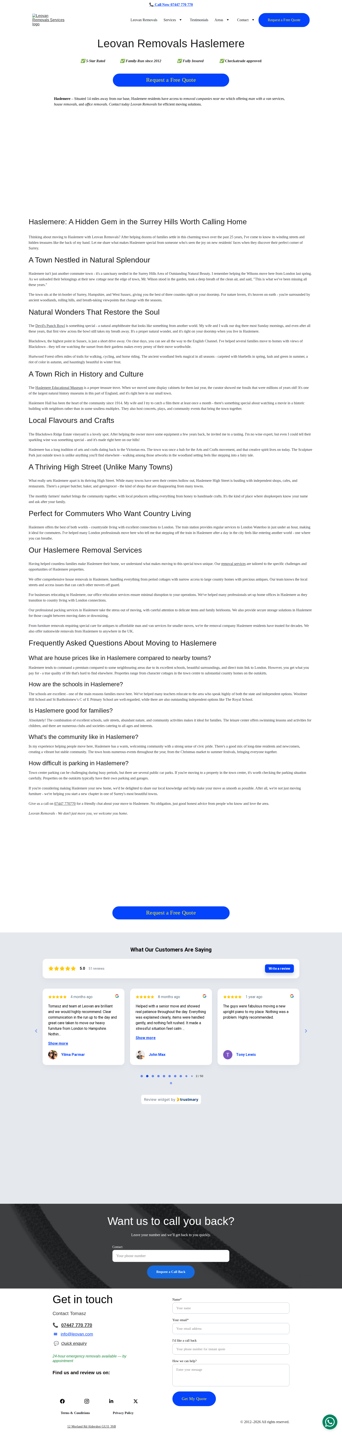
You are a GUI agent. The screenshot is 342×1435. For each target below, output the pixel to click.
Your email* (180, 1320)
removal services (233, 564)
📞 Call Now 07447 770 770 (171, 5)
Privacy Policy (123, 1413)
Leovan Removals (144, 20)
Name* (177, 1299)
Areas (219, 20)
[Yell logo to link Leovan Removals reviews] (111, 1389)
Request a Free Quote (284, 20)
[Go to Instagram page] (89, 1401)
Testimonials (199, 20)
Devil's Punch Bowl (50, 326)
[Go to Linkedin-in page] (113, 1401)
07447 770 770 (76, 1325)
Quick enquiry (74, 1343)
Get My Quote (194, 1398)
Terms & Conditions (75, 1413)
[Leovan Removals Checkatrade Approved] (138, 1390)
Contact (242, 20)
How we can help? (184, 1361)
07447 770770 (65, 804)
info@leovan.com (77, 1334)
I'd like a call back (184, 1340)
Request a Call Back (170, 1272)
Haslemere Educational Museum (59, 388)
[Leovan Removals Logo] (269, 1401)
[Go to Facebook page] (64, 1401)
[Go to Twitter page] (135, 1401)
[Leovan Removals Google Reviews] (62, 1390)
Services (170, 20)
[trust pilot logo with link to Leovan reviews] (87, 1390)
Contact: (117, 1247)
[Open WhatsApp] (329, 1422)
